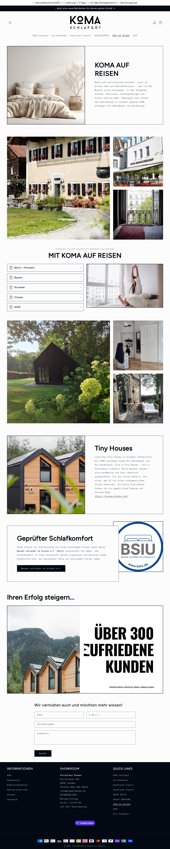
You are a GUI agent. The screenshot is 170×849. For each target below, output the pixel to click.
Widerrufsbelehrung (17, 785)
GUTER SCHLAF (120, 795)
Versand (11, 795)
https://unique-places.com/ (111, 496)
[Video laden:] (85, 649)
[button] (10, 23)
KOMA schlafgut (121, 775)
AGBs (9, 775)
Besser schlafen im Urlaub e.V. (41, 568)
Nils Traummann (121, 814)
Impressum (12, 799)
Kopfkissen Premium (123, 790)
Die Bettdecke (120, 780)
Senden (43, 753)
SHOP (115, 809)
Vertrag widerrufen (17, 790)
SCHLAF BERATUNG (121, 799)
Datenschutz (13, 780)
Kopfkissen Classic (123, 785)
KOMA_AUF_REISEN (121, 804)
